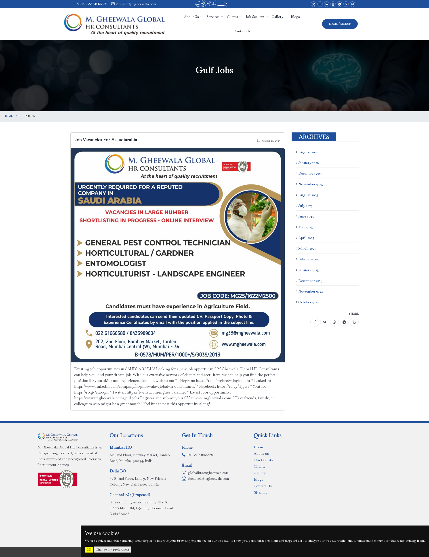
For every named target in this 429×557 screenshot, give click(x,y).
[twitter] (324, 322)
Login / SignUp (340, 24)
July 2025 (305, 205)
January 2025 (308, 270)
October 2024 (308, 302)
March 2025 (307, 248)
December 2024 (310, 280)
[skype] (354, 322)
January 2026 (308, 162)
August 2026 (308, 152)
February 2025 (309, 259)
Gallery (260, 473)
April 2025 (306, 237)
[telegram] (344, 322)
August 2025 (308, 195)
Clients (259, 466)
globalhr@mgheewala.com (135, 4)
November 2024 (310, 291)
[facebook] (314, 322)
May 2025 (305, 227)
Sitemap (260, 492)
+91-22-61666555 (94, 4)
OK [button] (89, 549)
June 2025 (306, 216)
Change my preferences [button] (113, 549)
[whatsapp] (334, 322)
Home (8, 116)
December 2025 (310, 173)
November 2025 (310, 184)
